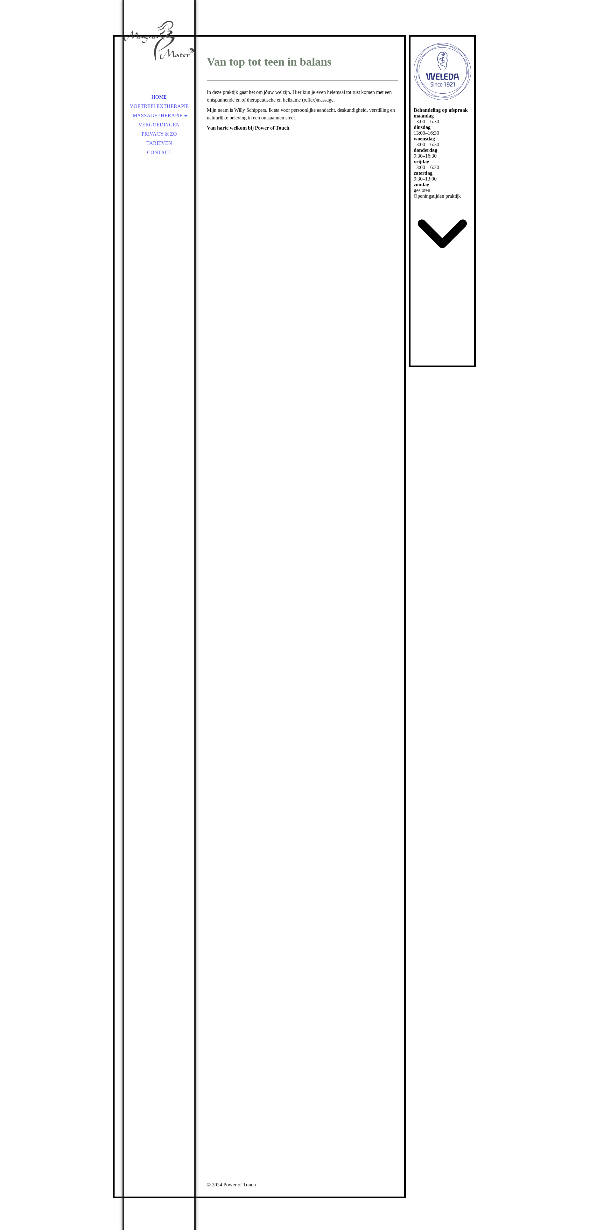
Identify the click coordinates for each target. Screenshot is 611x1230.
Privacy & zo (159, 134)
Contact (159, 152)
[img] (159, 44)
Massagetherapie (158, 115)
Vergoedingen (159, 124)
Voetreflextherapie (159, 106)
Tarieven (159, 143)
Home (159, 97)
